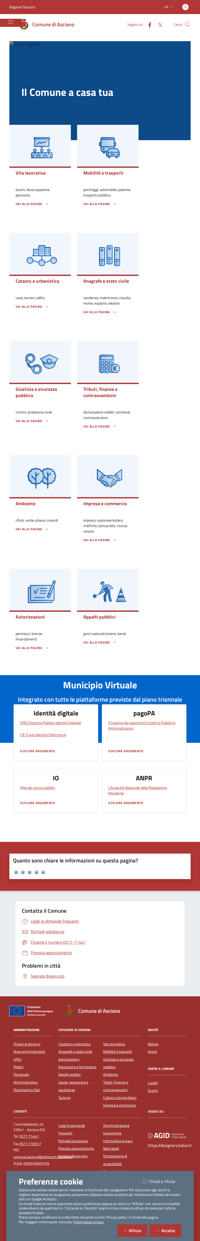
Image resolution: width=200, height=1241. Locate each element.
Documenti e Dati (27, 1090)
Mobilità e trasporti (117, 1051)
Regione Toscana (22, 7)
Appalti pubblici (69, 1074)
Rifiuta (138, 1230)
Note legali (111, 1148)
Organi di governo (27, 1044)
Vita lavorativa (114, 1044)
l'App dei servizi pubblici (37, 787)
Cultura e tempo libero (119, 1098)
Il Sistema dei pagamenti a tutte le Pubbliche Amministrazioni (142, 725)
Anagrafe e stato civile (75, 1051)
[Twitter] (158, 24)
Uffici (18, 1059)
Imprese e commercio (119, 1105)
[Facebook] (147, 24)
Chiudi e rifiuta (165, 1181)
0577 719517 (30, 1144)
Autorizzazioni (68, 1059)
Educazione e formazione (77, 1067)
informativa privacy (89, 1222)
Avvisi (152, 1051)
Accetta (171, 1230)
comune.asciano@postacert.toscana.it (43, 1157)
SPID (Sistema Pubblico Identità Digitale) (50, 722)
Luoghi (153, 1083)
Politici (18, 1067)
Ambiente (110, 1074)
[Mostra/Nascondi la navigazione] (10, 22)
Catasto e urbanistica (74, 1044)
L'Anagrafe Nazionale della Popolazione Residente (137, 790)
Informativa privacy (118, 1141)
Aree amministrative (29, 1051)
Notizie (153, 1044)
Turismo (64, 1098)
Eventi (153, 1091)
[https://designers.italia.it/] (167, 1135)
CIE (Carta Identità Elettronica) (43, 734)
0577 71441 (29, 1136)
